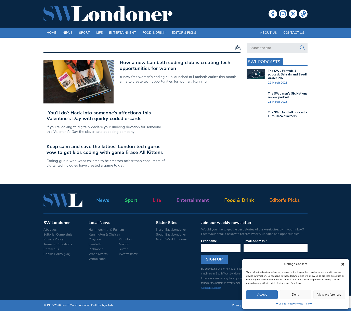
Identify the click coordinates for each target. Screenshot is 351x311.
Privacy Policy (303, 303)
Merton (124, 244)
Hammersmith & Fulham (106, 229)
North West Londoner (172, 239)
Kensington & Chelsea (104, 234)
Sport (84, 32)
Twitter (293, 14)
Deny (295, 295)
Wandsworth (98, 254)
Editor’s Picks (284, 200)
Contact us (293, 32)
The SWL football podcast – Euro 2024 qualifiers (287, 114)
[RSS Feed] (236, 47)
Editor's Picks (184, 32)
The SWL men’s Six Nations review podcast (287, 95)
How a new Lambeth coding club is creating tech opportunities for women (175, 65)
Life (99, 32)
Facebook (273, 14)
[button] (343, 264)
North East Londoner (171, 229)
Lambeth (95, 244)
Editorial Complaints (58, 234)
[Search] (302, 48)
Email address (255, 241)
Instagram (283, 14)
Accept (262, 295)
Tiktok (303, 14)
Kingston (125, 239)
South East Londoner (171, 234)
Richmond (96, 249)
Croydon (95, 239)
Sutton (123, 249)
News (68, 32)
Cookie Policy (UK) (56, 254)
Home (51, 32)
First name (209, 241)
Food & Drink (153, 32)
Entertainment (122, 32)
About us (268, 32)
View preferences (329, 295)
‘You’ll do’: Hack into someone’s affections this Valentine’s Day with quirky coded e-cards (99, 116)
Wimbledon (97, 259)
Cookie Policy (285, 303)
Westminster (128, 254)
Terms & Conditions (57, 244)
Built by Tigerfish (102, 305)
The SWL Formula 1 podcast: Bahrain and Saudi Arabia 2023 (287, 74)
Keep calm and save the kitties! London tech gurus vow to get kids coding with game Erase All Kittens (105, 149)
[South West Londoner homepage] (107, 14)
